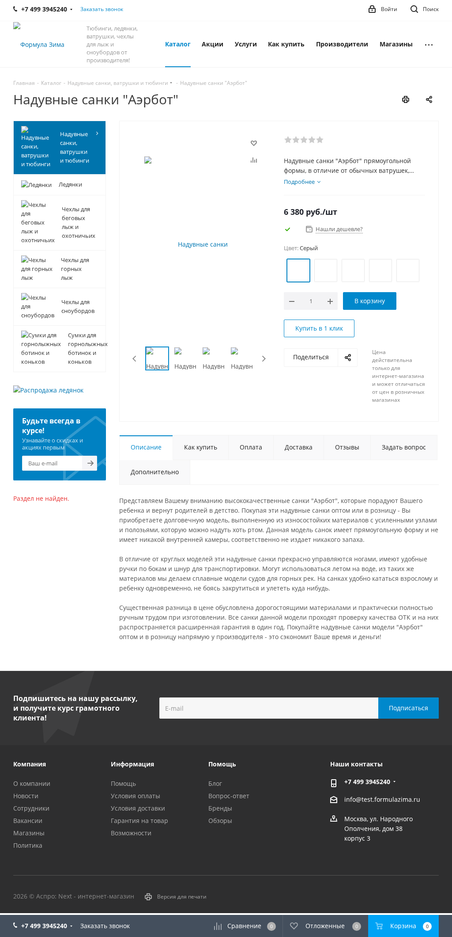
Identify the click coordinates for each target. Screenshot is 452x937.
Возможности (131, 833)
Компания (29, 764)
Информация (132, 764)
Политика (27, 845)
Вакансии (27, 820)
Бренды (220, 808)
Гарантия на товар (139, 820)
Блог (215, 783)
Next (263, 358)
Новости (25, 796)
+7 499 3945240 (367, 781)
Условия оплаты (135, 796)
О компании (31, 783)
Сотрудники (31, 808)
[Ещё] (429, 44)
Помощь (123, 783)
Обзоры (220, 820)
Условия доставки (138, 808)
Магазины (29, 833)
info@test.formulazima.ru (382, 799)
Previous (134, 358)
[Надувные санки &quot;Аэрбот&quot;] (199, 244)
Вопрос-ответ (228, 796)
